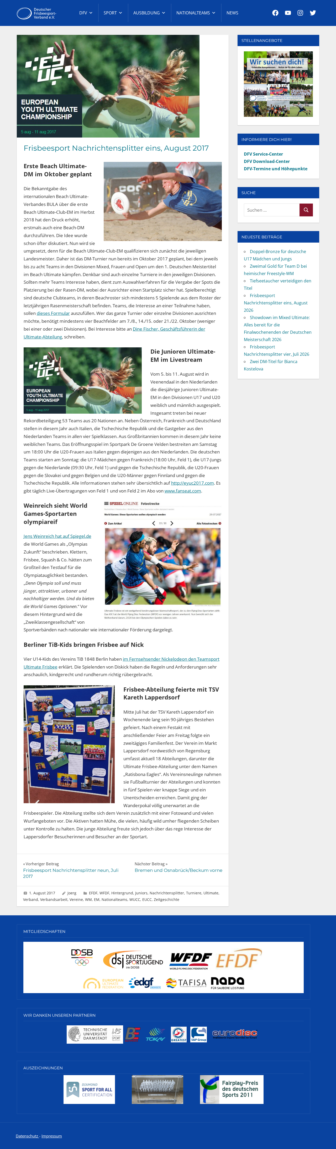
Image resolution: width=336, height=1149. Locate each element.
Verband (30, 899)
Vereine (76, 899)
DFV (83, 13)
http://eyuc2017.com (192, 483)
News (232, 13)
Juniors (141, 892)
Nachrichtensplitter (167, 892)
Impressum (51, 1136)
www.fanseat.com (183, 491)
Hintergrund (122, 892)
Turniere (193, 892)
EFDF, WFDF (99, 892)
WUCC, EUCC (140, 899)
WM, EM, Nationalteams (106, 899)
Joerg (71, 892)
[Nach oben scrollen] (323, 1136)
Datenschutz (27, 1136)
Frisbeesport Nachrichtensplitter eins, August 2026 (276, 303)
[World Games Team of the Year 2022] (157, 1104)
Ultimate (210, 892)
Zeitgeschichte (166, 899)
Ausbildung (146, 13)
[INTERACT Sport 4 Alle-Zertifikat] (89, 1104)
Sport (110, 13)
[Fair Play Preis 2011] (231, 1104)
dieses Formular (53, 313)
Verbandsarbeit (53, 899)
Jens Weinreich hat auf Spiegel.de (57, 536)
